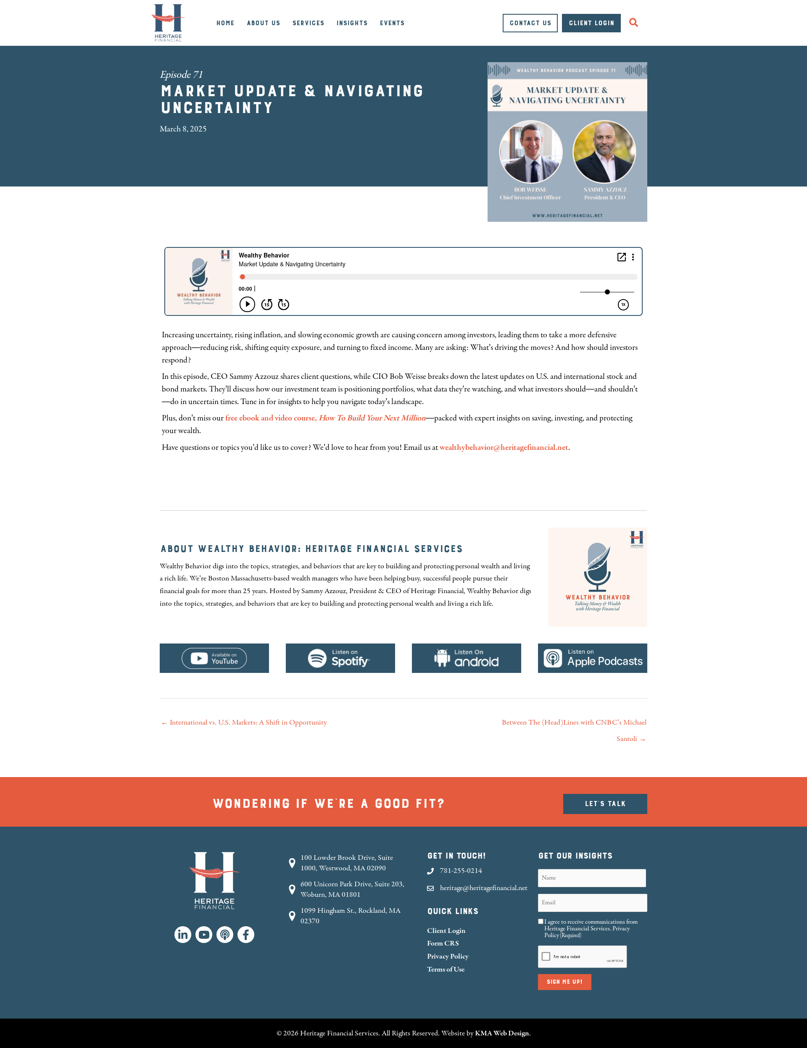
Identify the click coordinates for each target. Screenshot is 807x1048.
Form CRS (443, 943)
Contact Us (530, 23)
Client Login (591, 23)
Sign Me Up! (564, 982)
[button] (635, 23)
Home (225, 23)
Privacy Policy (448, 956)
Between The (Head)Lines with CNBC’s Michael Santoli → (574, 725)
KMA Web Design (502, 1033)
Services (308, 23)
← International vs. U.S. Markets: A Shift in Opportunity (244, 722)
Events (392, 23)
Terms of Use (445, 969)
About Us (263, 23)
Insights (351, 23)
